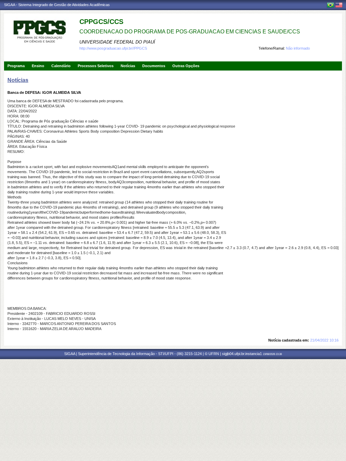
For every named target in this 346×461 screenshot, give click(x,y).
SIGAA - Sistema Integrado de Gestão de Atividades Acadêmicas (57, 5)
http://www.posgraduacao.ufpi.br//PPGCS (113, 48)
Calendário (61, 66)
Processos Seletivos (96, 66)
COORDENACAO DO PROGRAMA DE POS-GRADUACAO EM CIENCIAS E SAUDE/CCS (189, 31)
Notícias (128, 66)
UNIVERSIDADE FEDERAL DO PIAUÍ (117, 42)
